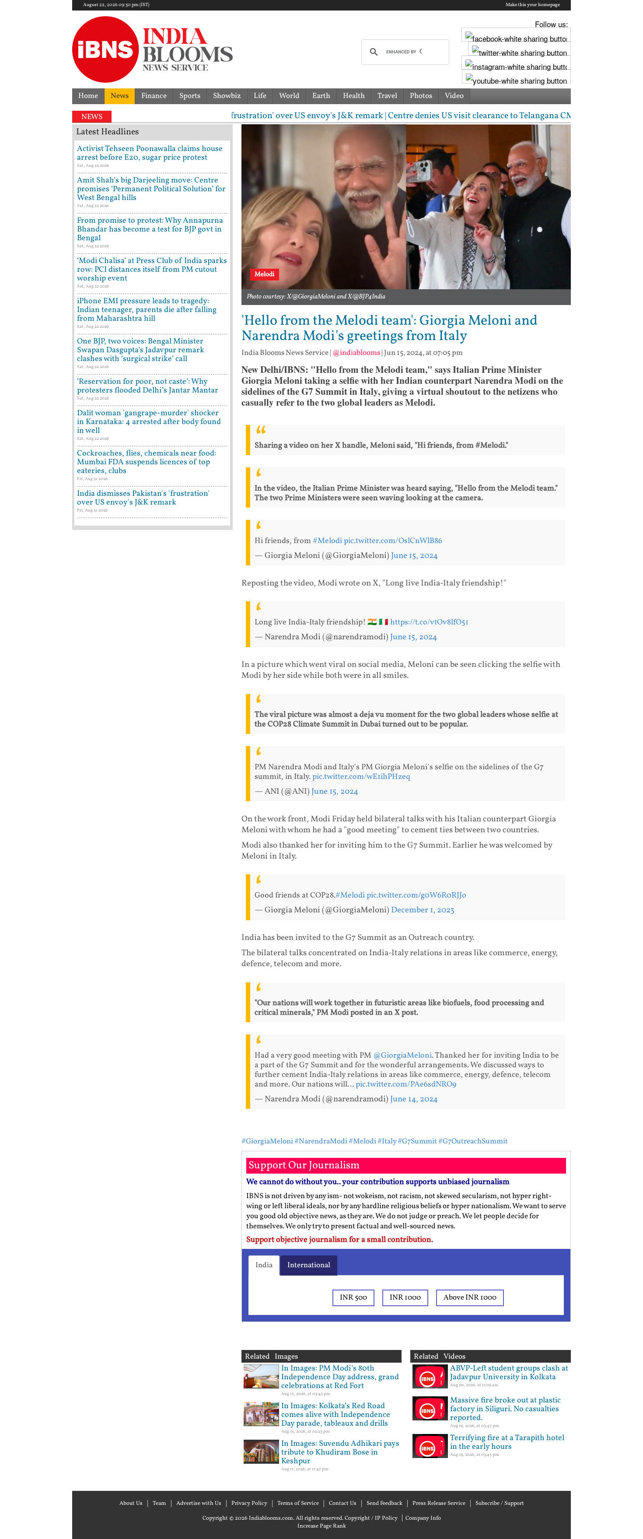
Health (354, 96)
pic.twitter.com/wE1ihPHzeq (361, 776)
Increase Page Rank (321, 1526)
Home (88, 96)
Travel (387, 96)
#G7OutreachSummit (473, 1141)
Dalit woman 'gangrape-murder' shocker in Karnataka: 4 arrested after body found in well (149, 422)
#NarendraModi (320, 1141)
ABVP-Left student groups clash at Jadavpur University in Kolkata (509, 1373)
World (289, 96)
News (120, 96)
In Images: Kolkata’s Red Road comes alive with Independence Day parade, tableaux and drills (335, 1415)
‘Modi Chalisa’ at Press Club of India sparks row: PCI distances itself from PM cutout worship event (152, 270)
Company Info (423, 1518)
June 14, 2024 (414, 1099)
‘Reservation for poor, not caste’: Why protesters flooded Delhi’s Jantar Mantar (147, 386)
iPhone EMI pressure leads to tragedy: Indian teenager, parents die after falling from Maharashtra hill (147, 310)
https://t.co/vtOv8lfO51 (429, 622)
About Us (131, 1503)
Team (159, 1503)
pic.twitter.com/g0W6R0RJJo (416, 895)
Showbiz (227, 96)
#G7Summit (417, 1141)
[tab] (264, 1265)
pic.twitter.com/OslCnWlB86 (393, 541)
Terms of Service (298, 1503)
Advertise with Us (198, 1503)
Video (454, 96)
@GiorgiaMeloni (402, 1055)
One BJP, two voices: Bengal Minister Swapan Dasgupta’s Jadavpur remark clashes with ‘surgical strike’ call (140, 350)
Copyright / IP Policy (371, 1518)
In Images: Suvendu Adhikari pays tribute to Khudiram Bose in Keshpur (340, 1452)
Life (260, 96)
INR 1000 (405, 1298)
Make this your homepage (533, 5)
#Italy (386, 1141)
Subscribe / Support (499, 1503)
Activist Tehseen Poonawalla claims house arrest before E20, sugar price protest (150, 153)
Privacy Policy (249, 1503)
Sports (189, 96)
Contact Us (342, 1503)
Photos (421, 96)
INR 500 (353, 1298)
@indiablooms (356, 353)
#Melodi (327, 541)
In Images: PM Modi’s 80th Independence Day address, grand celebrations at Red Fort (340, 1377)
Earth (321, 96)
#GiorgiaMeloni (267, 1141)
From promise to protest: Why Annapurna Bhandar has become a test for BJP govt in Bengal (150, 229)
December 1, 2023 (422, 910)
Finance (154, 96)
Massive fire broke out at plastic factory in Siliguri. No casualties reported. (505, 1409)
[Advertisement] (152, 908)
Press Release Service (438, 1503)
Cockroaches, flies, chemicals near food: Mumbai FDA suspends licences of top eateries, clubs (146, 462)
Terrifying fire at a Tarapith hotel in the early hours (507, 1442)
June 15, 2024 (414, 555)
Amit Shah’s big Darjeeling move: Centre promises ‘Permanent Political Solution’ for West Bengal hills (151, 189)
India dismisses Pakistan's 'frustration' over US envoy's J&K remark (143, 498)
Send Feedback (384, 1503)
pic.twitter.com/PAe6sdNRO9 (406, 1084)
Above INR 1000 (470, 1298)
